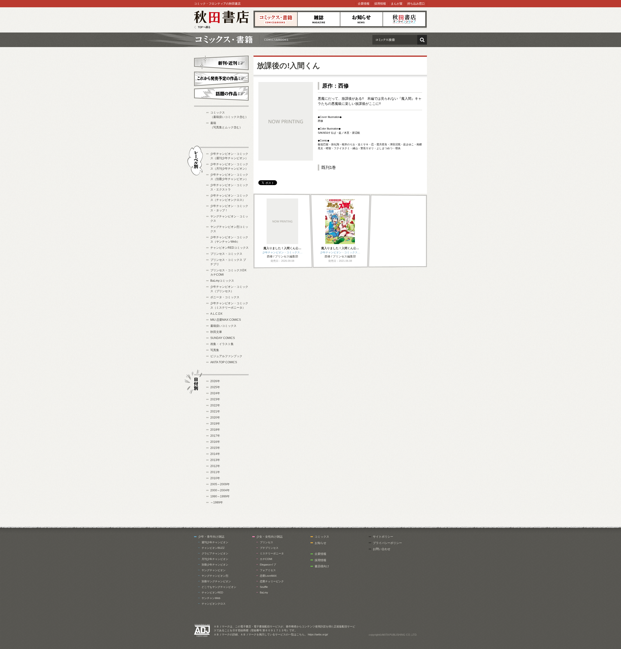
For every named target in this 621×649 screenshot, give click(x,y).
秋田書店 (221, 20)
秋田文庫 (216, 332)
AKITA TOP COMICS (223, 362)
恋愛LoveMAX (268, 575)
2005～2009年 (220, 484)
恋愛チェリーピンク (272, 581)
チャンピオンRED (212, 592)
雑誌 (319, 19)
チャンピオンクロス (214, 603)
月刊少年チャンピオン (215, 559)
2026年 (215, 381)
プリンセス (266, 542)
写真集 (214, 350)
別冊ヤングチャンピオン (216, 581)
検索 (422, 40)
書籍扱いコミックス (223, 326)
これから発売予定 (221, 78)
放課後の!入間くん (288, 65)
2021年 (215, 411)
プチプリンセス (269, 547)
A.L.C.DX (216, 313)
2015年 (215, 448)
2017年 (215, 435)
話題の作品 (221, 93)
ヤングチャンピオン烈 (215, 575)
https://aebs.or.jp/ (318, 634)
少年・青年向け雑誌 (211, 536)
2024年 (215, 393)
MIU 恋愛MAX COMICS (225, 319)
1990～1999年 (220, 496)
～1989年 (216, 502)
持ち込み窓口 (416, 3)
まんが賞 (396, 3)
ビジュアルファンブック (226, 356)
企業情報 (363, 3)
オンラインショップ (404, 19)
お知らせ (361, 19)
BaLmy (264, 592)
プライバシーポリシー (387, 543)
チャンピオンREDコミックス (229, 247)
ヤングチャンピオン (214, 570)
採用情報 (380, 3)
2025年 (215, 387)
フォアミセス (268, 570)
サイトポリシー (383, 536)
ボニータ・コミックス (224, 297)
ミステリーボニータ (272, 553)
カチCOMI (266, 559)
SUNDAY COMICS (222, 338)
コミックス (276, 19)
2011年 (215, 472)
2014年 (215, 454)
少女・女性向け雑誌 (269, 536)
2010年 (215, 478)
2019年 (215, 423)
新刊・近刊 (221, 62)
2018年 (215, 429)
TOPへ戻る (202, 27)
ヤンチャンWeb (211, 598)
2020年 (215, 417)
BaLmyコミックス (222, 280)
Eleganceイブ (268, 564)
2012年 (215, 466)
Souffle (264, 586)
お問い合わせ (381, 549)
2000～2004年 (220, 490)
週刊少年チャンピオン (215, 542)
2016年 (215, 442)
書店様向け (322, 566)
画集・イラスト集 (222, 344)
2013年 (215, 460)
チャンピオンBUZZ (213, 547)
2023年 (215, 399)
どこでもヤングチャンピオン (219, 586)
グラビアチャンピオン (215, 553)
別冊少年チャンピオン (215, 564)
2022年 (215, 405)
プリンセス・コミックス (226, 253)
